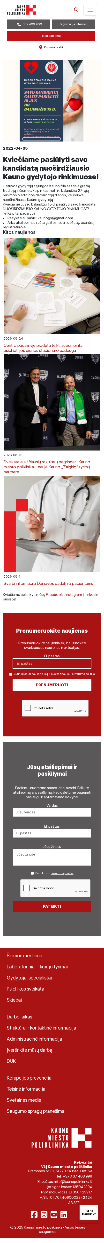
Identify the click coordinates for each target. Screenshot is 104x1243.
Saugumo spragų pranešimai (36, 1111)
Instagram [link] (74, 594)
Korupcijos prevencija (29, 1078)
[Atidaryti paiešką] (76, 10)
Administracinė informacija (34, 1039)
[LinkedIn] (63, 1214)
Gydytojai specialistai (29, 978)
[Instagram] (44, 1214)
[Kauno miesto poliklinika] (21, 10)
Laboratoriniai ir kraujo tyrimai (37, 967)
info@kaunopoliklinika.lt (73, 1181)
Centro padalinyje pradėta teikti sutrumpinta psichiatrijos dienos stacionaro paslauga (43, 348)
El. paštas (52, 656)
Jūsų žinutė (52, 846)
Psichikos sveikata (25, 989)
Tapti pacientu (51, 36)
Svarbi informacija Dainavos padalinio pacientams (48, 583)
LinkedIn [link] (91, 594)
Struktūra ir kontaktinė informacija (41, 1028)
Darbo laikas (19, 1017)
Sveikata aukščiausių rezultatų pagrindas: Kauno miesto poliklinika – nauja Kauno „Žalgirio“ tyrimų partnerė (47, 466)
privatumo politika (83, 674)
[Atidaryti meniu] (90, 10)
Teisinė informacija (26, 1089)
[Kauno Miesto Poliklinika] (61, 1137)
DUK (11, 1061)
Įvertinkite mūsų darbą (29, 1050)
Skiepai (14, 1000)
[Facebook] (34, 1214)
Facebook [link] (54, 594)
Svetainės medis (24, 1100)
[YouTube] (54, 1214)
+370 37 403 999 (77, 1176)
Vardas (52, 805)
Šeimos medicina (24, 956)
